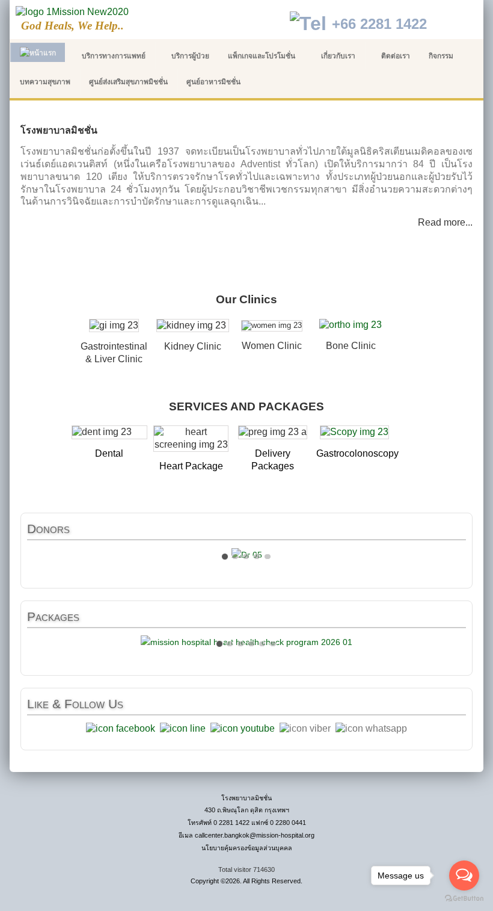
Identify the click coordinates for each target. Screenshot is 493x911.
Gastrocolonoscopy (357, 453)
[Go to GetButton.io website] (464, 899)
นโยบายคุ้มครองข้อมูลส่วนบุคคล (246, 847)
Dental (109, 453)
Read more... (445, 222)
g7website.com (490, 848)
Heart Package (191, 466)
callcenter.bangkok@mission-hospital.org (254, 835)
